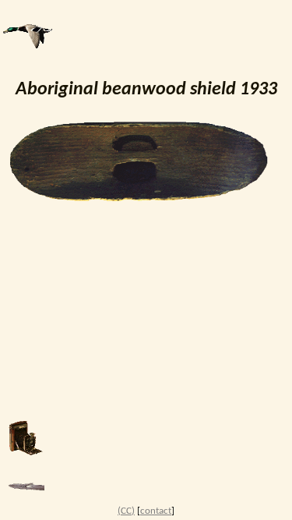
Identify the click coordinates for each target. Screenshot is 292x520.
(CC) (126, 511)
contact (155, 511)
